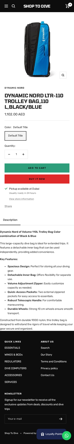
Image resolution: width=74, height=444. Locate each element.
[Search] (13, 6)
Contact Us (47, 375)
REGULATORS (13, 361)
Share (8, 206)
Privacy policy (49, 368)
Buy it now (37, 179)
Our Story (46, 354)
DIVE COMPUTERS (16, 368)
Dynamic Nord (14, 88)
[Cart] (67, 6)
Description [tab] (10, 220)
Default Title (15, 135)
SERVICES (11, 382)
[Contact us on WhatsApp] (66, 435)
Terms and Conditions (54, 361)
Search (45, 347)
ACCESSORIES (13, 375)
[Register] (60, 419)
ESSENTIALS (12, 347)
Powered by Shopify (34, 433)
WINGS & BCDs (14, 354)
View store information (21, 199)
